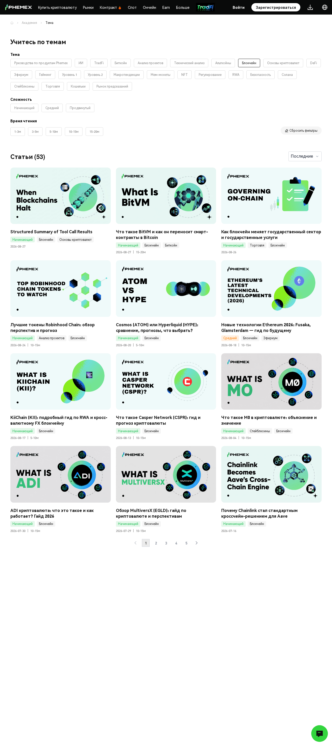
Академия (29, 23)
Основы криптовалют (75, 240)
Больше (183, 7)
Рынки (88, 7)
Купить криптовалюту (57, 7)
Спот (132, 7)
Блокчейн (46, 240)
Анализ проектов (51, 338)
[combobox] (305, 156)
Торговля (257, 245)
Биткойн (171, 245)
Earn (166, 7)
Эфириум (271, 338)
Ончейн (149, 7)
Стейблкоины (260, 431)
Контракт (108, 7)
